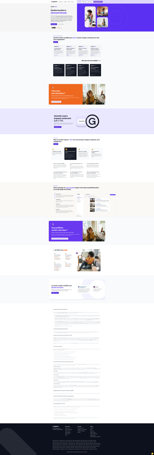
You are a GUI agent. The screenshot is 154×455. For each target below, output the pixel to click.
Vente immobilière (68, 432)
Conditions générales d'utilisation (95, 436)
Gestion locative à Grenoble (79, 443)
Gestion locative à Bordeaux (76, 440)
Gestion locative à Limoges (78, 447)
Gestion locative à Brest (56, 443)
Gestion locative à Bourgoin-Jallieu (88, 443)
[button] (152, 454)
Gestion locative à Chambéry (71, 443)
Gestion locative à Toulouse (84, 440)
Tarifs (66, 435)
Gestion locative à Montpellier (70, 447)
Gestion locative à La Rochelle (92, 440)
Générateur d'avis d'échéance (82, 429)
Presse (91, 429)
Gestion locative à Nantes (56, 447)
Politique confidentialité (93, 433)
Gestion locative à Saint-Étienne (57, 444)
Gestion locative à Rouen (72, 444)
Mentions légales (92, 435)
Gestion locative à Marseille (66, 446)
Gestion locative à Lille (69, 440)
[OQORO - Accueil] (54, 1)
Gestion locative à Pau (63, 447)
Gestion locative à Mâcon (65, 444)
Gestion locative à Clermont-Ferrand (57, 446)
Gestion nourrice (67, 430)
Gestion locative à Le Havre (86, 444)
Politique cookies (92, 432)
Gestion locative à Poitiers (79, 444)
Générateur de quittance (81, 430)
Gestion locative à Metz (89, 446)
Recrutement (92, 430)
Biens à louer (61, 1)
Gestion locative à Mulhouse (74, 446)
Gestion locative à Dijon (93, 447)
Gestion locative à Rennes (96, 443)
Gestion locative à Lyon (62, 440)
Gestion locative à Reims (96, 446)
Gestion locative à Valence (81, 446)
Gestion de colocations (68, 429)
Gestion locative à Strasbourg (63, 443)
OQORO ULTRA (67, 433)
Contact (72, 1)
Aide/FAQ (79, 432)
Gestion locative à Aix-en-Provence (95, 444)
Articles (69, 1)
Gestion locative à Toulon (85, 447)
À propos (65, 1)
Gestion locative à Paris (56, 440)
